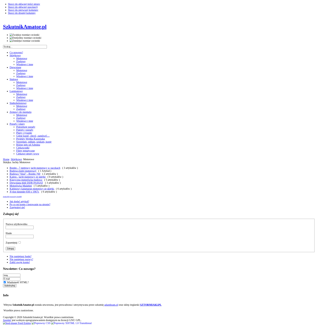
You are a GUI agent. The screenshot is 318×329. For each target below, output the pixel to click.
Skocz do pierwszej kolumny (23, 10)
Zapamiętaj (12, 242)
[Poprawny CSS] (41, 323)
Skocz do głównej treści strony (24, 4)
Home (6, 159)
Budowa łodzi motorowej (23, 170)
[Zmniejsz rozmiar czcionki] (25, 40)
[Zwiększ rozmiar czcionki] (24, 34)
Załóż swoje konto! (20, 262)
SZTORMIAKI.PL (151, 304)
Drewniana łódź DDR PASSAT (26, 182)
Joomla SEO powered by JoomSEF (12, 196)
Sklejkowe (16, 159)
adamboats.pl (111, 304)
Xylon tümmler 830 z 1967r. (24, 191)
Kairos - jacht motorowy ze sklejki (28, 176)
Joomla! (7, 320)
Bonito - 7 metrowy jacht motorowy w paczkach (35, 167)
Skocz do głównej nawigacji (23, 7)
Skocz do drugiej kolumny (22, 13)
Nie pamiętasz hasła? (20, 256)
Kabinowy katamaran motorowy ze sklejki (32, 188)
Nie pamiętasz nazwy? (21, 259)
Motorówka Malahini (21, 185)
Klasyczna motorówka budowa (26, 179)
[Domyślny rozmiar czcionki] (25, 37)
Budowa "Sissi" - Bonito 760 (25, 173)
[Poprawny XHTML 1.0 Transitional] (71, 323)
